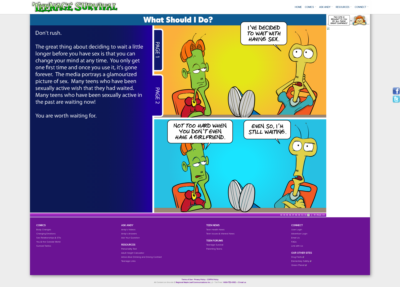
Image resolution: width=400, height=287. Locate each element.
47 (293, 215)
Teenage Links (128, 261)
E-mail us (242, 282)
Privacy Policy (199, 280)
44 (284, 215)
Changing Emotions (46, 234)
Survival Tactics (43, 246)
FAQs (294, 242)
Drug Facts (296, 257)
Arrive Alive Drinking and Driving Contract (141, 257)
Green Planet (298, 265)
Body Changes (43, 230)
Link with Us (297, 246)
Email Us (295, 238)
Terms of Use (187, 280)
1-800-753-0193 (229, 282)
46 (290, 215)
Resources (343, 7)
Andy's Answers (129, 234)
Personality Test (129, 249)
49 (299, 215)
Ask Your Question (130, 238)
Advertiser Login (299, 234)
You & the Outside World (48, 242)
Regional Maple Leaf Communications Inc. (193, 282)
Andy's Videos (128, 230)
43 (281, 215)
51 (306, 215)
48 (296, 215)
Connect (361, 7)
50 (302, 215)
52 (308, 215)
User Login (296, 230)
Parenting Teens (214, 249)
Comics (310, 7)
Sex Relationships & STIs (48, 238)
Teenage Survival (214, 245)
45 (287, 215)
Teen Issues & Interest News (220, 234)
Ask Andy (325, 7)
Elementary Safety (300, 261)
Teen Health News (215, 230)
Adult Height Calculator (132, 253)
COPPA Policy (212, 280)
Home (298, 7)
